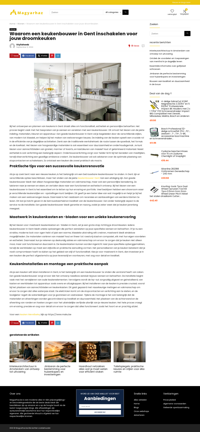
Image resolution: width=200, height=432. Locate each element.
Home (12, 23)
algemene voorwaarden (174, 403)
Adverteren (139, 415)
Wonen (20, 23)
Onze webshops (141, 411)
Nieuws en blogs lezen (181, 2)
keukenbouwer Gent (89, 178)
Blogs (136, 407)
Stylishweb (22, 44)
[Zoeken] (125, 12)
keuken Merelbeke (30, 314)
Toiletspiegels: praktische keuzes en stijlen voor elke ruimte (129, 369)
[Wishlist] (172, 11)
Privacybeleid (169, 399)
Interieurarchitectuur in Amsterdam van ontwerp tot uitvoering (24, 369)
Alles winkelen (140, 399)
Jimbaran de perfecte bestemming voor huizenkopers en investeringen (57, 370)
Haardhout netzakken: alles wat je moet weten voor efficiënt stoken (93, 369)
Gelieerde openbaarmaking (176, 407)
